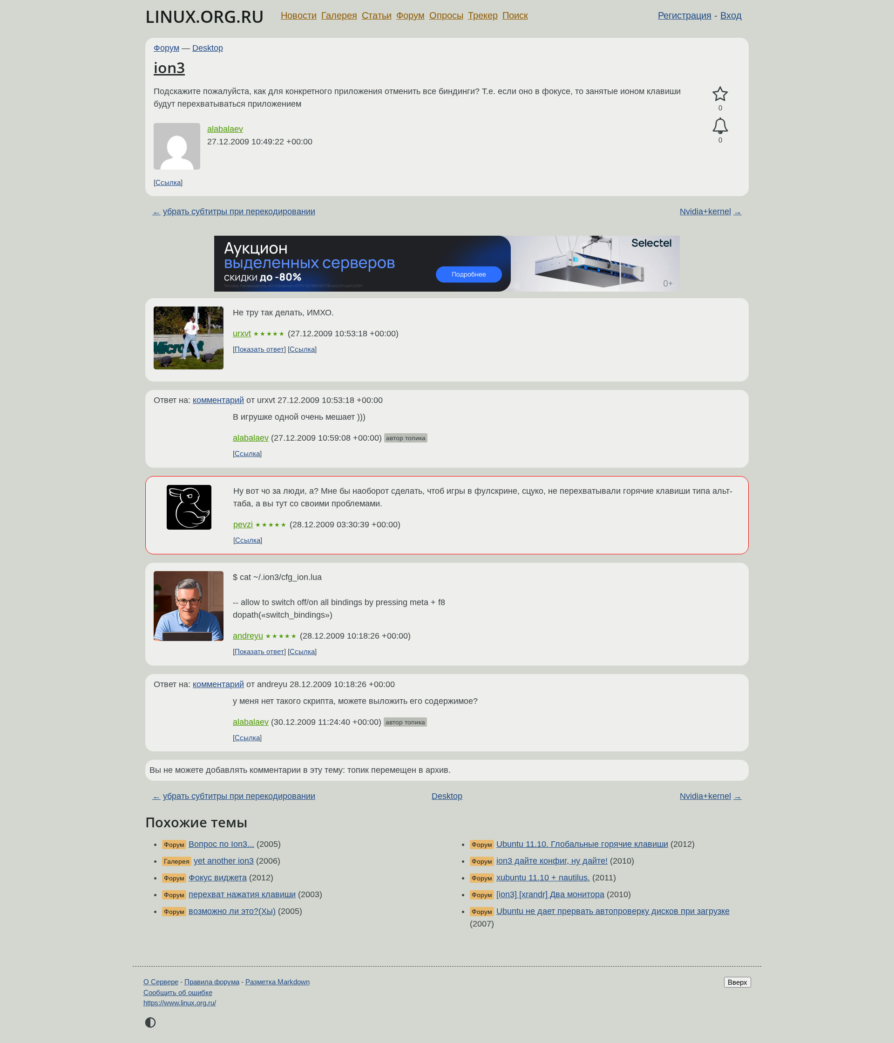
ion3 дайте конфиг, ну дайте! (552, 861)
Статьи (377, 15)
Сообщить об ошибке (177, 992)
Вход (731, 15)
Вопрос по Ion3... (221, 844)
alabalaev (225, 129)
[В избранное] (720, 94)
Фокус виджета (218, 877)
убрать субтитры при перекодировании (239, 211)
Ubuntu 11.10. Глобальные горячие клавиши (582, 844)
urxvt (242, 333)
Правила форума (211, 982)
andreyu (248, 636)
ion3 (169, 67)
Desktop (207, 48)
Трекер (483, 15)
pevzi (243, 524)
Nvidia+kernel (705, 211)
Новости (299, 15)
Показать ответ (259, 349)
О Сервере (160, 982)
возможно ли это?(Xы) (232, 911)
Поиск (515, 15)
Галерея (339, 15)
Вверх (737, 982)
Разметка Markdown (277, 982)
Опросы (446, 15)
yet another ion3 (224, 861)
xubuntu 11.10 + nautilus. (543, 877)
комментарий (218, 400)
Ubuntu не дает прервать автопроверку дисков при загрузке (613, 911)
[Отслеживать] (720, 126)
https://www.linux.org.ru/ (179, 1003)
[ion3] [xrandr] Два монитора (550, 894)
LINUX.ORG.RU (204, 16)
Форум (410, 15)
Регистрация (684, 15)
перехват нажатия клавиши (242, 894)
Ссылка (168, 182)
